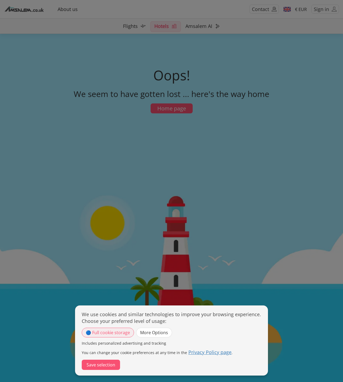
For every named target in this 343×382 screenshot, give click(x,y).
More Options (154, 333)
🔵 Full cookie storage (108, 333)
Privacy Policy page (210, 352)
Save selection (101, 365)
